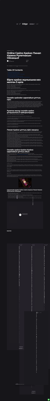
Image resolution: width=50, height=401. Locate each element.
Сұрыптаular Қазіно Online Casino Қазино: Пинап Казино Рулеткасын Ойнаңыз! (19, 77)
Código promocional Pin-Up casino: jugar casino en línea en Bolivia (44, 274)
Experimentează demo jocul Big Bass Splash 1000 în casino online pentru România (36, 343)
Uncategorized (9, 50)
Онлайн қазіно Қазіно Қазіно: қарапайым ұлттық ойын (15, 76)
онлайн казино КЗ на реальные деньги (22, 154)
